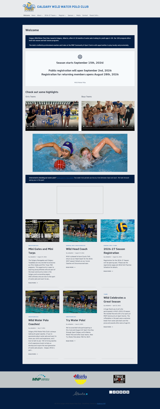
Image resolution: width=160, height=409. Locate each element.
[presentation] (42, 230)
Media (78, 15)
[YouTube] (120, 392)
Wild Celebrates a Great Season (115, 299)
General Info (70, 245)
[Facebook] (110, 392)
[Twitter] (114, 392)
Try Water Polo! (75, 320)
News (33, 15)
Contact (85, 15)
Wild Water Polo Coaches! (38, 322)
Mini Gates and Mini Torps (40, 251)
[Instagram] (117, 392)
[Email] (127, 392)
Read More (33, 283)
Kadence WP (101, 403)
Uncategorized (33, 245)
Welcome (26, 15)
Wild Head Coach (76, 249)
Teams (115, 245)
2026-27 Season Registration (114, 251)
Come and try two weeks (65, 178)
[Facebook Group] (124, 392)
